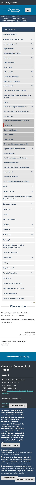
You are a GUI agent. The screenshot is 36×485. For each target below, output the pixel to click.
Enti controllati (8, 72)
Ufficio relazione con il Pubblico (13, 298)
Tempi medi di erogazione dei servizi (16, 144)
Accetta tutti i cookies (25, 479)
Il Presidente (7, 257)
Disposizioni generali (10, 44)
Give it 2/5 (3, 343)
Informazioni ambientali (11, 162)
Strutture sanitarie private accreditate (16, 181)
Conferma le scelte (9, 477)
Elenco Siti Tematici (9, 219)
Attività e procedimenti (11, 76)
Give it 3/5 (5, 343)
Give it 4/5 (7, 343)
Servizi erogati (9, 21)
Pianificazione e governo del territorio (16, 158)
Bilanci (6, 102)
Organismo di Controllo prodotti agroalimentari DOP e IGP (13, 246)
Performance (8, 67)
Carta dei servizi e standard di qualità (16, 121)
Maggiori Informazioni (10, 445)
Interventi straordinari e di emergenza (16, 167)
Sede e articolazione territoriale (13, 288)
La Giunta (6, 224)
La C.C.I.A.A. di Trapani (10, 252)
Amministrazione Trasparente (15, 18)
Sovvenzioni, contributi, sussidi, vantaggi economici (17, 96)
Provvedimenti (8, 86)
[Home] (14, 9)
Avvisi (5, 186)
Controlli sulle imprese (11, 176)
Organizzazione (9, 48)
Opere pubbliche (9, 153)
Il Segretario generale (10, 293)
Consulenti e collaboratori (12, 53)
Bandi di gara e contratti (12, 81)
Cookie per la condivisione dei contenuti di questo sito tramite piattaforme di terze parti (16, 458)
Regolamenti (7, 278)
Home (3, 16)
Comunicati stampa (9, 204)
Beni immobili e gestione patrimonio (15, 107)
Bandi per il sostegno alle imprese (15, 90)
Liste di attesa (9, 134)
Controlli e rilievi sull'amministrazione (16, 111)
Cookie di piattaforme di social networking (16, 466)
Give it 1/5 (2, 343)
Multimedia (7, 235)
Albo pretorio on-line (10, 34)
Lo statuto (6, 229)
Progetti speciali (8, 268)
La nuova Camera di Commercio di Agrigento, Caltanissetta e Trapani (18, 197)
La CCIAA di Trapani (15, 16)
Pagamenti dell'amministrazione (14, 148)
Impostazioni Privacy (18, 405)
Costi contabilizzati (10, 130)
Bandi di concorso (9, 62)
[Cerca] (28, 10)
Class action (8, 125)
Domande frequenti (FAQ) (19, 356)
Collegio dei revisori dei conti (12, 283)
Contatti (5, 214)
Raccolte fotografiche (10, 273)
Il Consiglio (6, 209)
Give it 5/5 (8, 343)
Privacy (5, 263)
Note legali (6, 240)
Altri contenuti (8, 172)
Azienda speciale (8, 191)
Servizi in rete (8, 139)
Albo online (6, 403)
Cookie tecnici (7, 450)
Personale (7, 58)
